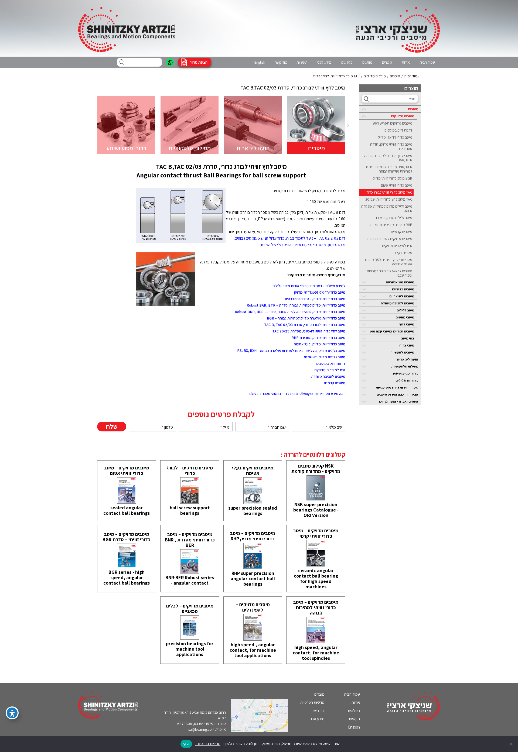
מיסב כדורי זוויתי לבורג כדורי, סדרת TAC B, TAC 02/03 (304, 324)
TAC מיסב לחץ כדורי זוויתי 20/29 (388, 199)
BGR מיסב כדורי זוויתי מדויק (392, 178)
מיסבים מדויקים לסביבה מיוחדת (389, 238)
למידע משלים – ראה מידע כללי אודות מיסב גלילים (308, 285)
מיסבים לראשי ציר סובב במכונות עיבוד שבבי (389, 273)
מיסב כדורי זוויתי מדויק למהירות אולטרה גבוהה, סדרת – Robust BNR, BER (290, 311)
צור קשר (281, 62)
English (259, 62)
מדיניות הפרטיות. (207, 743)
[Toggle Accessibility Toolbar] (12, 712)
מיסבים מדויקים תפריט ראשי (392, 123)
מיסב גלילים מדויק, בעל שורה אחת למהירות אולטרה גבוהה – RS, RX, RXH (291, 350)
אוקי (186, 743)
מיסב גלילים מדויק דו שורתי (393, 217)
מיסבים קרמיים (401, 231)
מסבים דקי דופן (401, 252)
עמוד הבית (427, 62)
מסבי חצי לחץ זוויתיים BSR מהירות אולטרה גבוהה (387, 261)
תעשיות (302, 62)
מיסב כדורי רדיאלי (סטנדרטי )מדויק (319, 292)
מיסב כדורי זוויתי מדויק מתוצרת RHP (318, 337)
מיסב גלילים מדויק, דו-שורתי (324, 357)
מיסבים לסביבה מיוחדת (328, 376)
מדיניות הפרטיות (312, 702)
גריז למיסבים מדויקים (397, 245)
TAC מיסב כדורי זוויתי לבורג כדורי (389, 192)
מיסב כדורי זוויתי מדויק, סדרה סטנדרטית (391, 146)
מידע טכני (324, 62)
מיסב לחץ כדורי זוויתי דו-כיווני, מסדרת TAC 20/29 (308, 331)
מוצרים (387, 62)
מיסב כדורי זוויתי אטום (396, 185)
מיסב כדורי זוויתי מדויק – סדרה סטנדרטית (315, 298)
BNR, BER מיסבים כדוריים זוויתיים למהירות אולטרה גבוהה (388, 169)
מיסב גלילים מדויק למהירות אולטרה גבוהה (386, 208)
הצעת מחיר (198, 62)
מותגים (367, 62)
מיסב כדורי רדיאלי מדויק (395, 137)
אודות (406, 62)
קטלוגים (347, 62)
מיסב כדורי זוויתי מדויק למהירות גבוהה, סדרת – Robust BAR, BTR (296, 305)
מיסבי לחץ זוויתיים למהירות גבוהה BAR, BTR (388, 157)
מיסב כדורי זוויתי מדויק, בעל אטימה (319, 344)
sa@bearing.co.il (201, 729)
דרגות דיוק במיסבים (398, 130)
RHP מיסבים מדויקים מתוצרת (391, 224)
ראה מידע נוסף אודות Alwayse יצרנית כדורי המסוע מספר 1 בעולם (297, 393)
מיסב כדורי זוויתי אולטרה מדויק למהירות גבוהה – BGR (306, 318)
